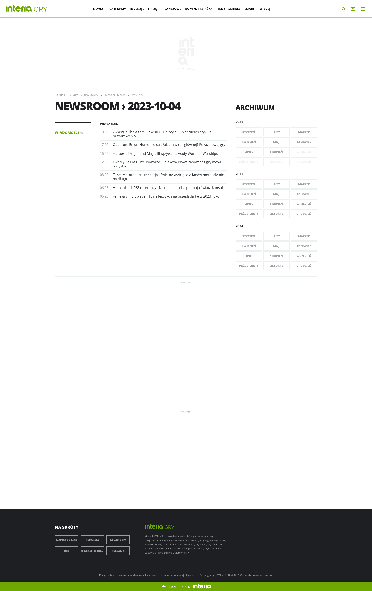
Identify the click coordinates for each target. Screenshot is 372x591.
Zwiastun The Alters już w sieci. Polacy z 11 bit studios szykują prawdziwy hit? (162, 134)
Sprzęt (153, 9)
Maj (276, 142)
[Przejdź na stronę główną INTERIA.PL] (19, 8)
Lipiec (248, 152)
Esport (250, 9)
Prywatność (192, 575)
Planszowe (172, 9)
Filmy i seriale (228, 9)
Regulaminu (151, 575)
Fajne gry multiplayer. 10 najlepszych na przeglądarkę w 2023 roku (166, 196)
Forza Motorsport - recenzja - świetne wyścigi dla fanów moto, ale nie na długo (168, 176)
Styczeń (248, 132)
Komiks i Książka (198, 9)
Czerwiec (304, 142)
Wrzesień (303, 204)
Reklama (118, 551)
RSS (66, 551)
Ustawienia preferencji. (172, 575)
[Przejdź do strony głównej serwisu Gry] (41, 9)
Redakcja (92, 540)
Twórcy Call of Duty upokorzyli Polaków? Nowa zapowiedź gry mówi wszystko (167, 164)
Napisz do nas (66, 540)
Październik (248, 214)
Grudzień (304, 214)
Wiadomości (69, 132)
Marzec (304, 132)
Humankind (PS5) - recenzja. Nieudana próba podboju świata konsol (168, 187)
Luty (276, 132)
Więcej (265, 9)
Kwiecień (249, 142)
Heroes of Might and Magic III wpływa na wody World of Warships (165, 153)
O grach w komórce (92, 551)
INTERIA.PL (221, 575)
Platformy (117, 9)
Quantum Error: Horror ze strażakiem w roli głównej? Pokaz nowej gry (169, 144)
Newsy (98, 9)
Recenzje (137, 9)
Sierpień (276, 152)
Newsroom (118, 540)
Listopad (276, 214)
